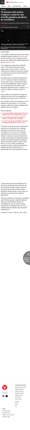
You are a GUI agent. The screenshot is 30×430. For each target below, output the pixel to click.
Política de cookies (6, 416)
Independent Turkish (19, 391)
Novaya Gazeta (18, 399)
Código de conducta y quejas (8, 414)
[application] (15, 37)
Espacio (25, 6)
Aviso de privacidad (6, 410)
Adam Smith (4, 25)
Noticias (3, 6)
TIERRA (24, 212)
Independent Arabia (19, 389)
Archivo (16, 404)
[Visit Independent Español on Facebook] (3, 396)
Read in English (5, 51)
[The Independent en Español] (15, 2)
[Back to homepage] (8, 387)
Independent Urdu (19, 395)
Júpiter (3, 80)
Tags (16, 406)
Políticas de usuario (6, 412)
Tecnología (3, 9)
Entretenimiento (17, 6)
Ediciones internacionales (20, 387)
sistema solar (10, 62)
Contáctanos (5, 392)
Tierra (3, 91)
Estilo (9, 6)
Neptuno (22, 56)
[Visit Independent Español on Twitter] (7, 396)
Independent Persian (19, 393)
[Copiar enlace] (27, 26)
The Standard (18, 397)
